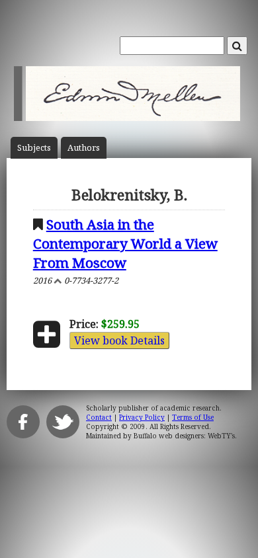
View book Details (119, 340)
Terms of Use (193, 417)
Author (83, 147)
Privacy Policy (142, 417)
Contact (99, 417)
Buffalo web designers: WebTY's (184, 435)
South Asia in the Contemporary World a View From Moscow (125, 243)
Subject (34, 147)
